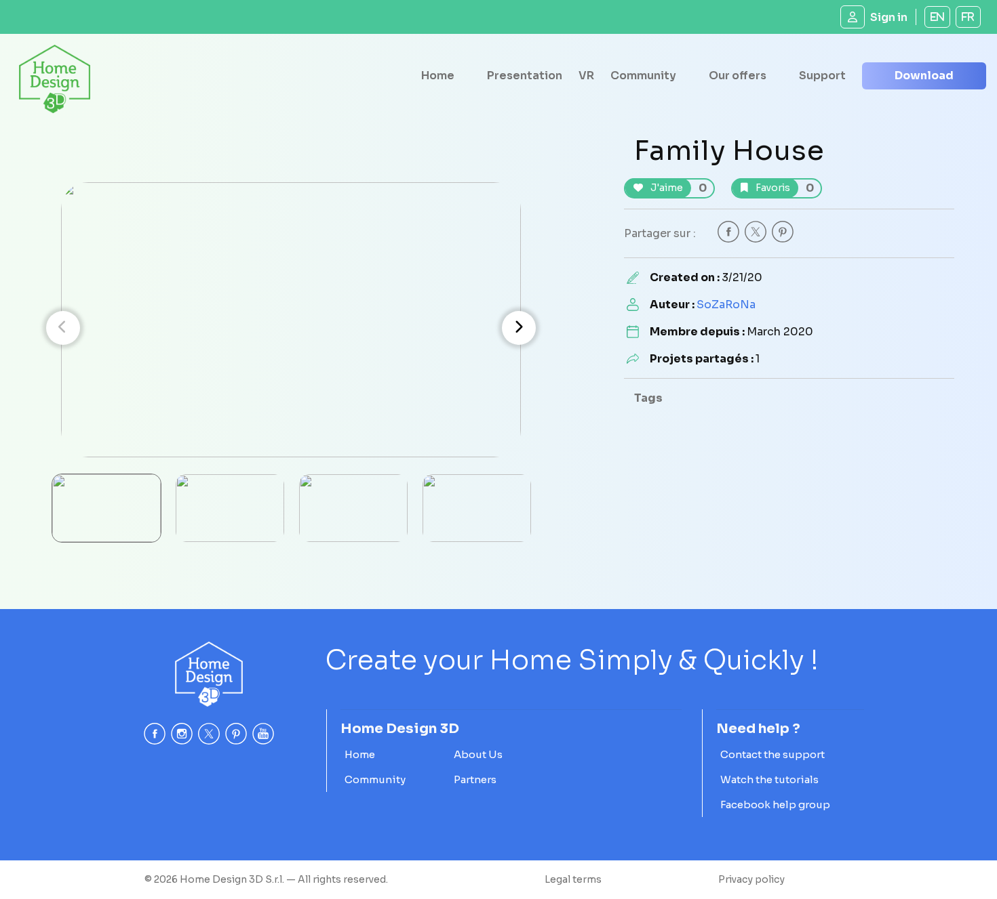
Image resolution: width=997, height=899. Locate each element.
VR (586, 75)
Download (924, 75)
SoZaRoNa (726, 304)
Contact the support (772, 754)
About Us (478, 754)
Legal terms (573, 879)
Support (822, 75)
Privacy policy (751, 879)
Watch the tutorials (769, 779)
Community (643, 75)
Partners (475, 779)
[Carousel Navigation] (291, 328)
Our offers (737, 75)
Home (437, 75)
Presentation (524, 75)
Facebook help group (775, 804)
